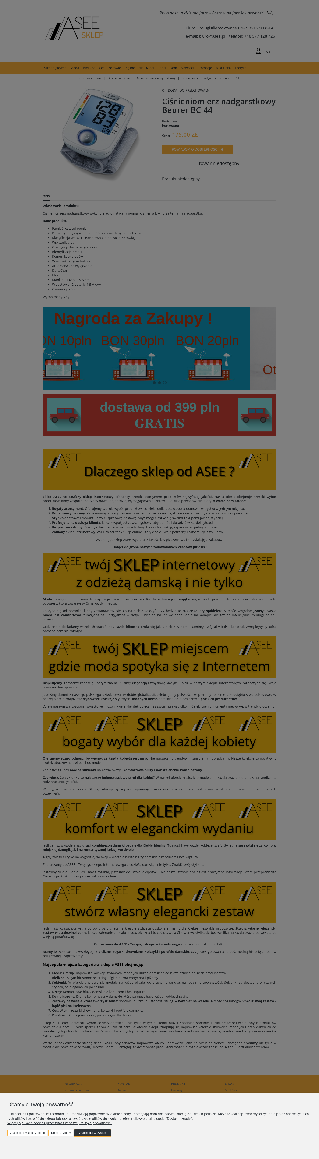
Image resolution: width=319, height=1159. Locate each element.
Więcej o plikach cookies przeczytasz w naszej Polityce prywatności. (59, 1123)
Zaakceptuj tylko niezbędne (27, 1132)
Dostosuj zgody (61, 1132)
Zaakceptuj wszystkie (92, 1132)
